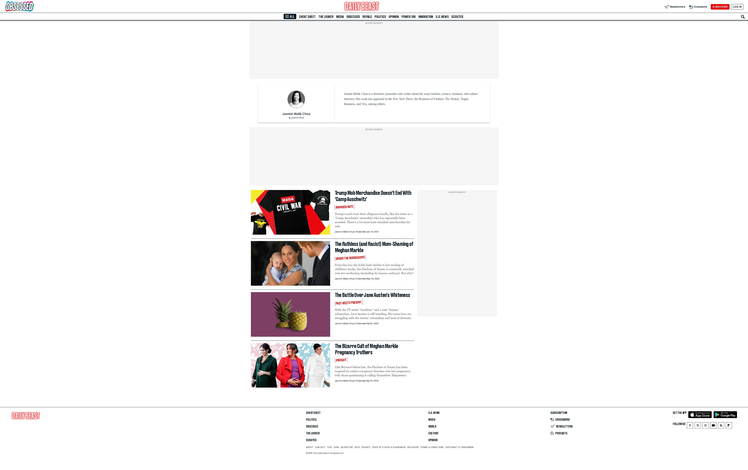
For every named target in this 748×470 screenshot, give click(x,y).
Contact (320, 447)
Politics (380, 17)
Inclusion (412, 447)
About (309, 447)
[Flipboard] (729, 426)
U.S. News (442, 17)
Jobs (336, 447)
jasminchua (297, 118)
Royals (367, 17)
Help (357, 447)
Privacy (366, 447)
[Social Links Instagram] (705, 426)
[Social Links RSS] (721, 426)
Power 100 (408, 17)
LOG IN (737, 6)
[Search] (743, 17)
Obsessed (353, 17)
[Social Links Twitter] (698, 426)
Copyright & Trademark (459, 447)
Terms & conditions (432, 447)
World (432, 426)
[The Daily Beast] (361, 7)
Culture (433, 433)
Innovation (425, 17)
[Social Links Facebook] (690, 426)
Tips (329, 447)
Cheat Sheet (307, 17)
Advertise (347, 447)
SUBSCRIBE (720, 6)
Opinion (394, 17)
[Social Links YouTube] (713, 426)
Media (340, 17)
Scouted (457, 17)
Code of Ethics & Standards (389, 447)
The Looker (325, 17)
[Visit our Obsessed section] (32, 7)
